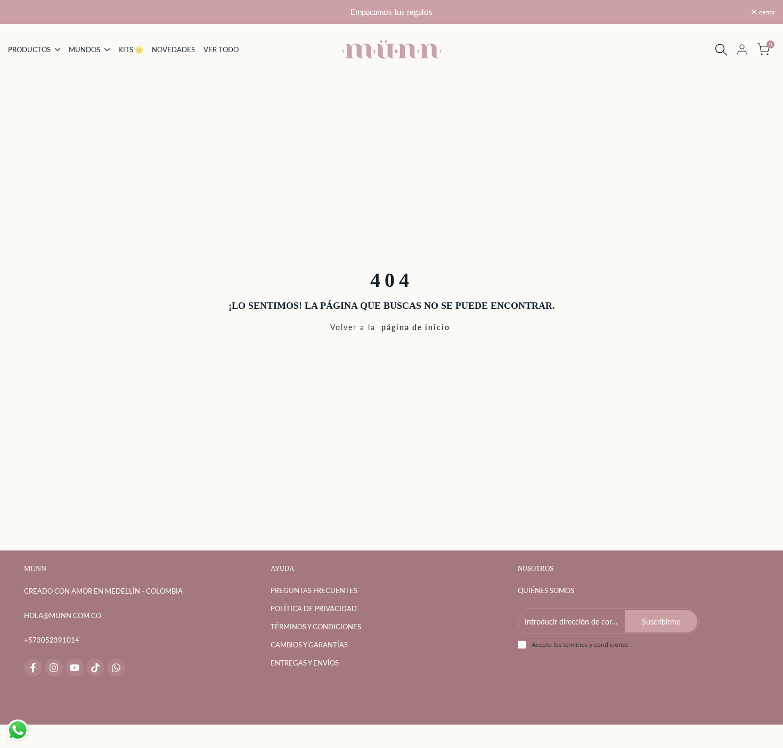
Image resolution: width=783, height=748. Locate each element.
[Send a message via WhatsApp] (17, 730)
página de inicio (415, 327)
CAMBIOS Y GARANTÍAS (309, 644)
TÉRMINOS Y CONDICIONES (316, 626)
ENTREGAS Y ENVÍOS (305, 663)
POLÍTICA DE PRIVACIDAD (314, 608)
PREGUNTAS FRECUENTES (314, 590)
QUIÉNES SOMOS (546, 590)
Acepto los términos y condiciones (580, 644)
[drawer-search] (721, 50)
